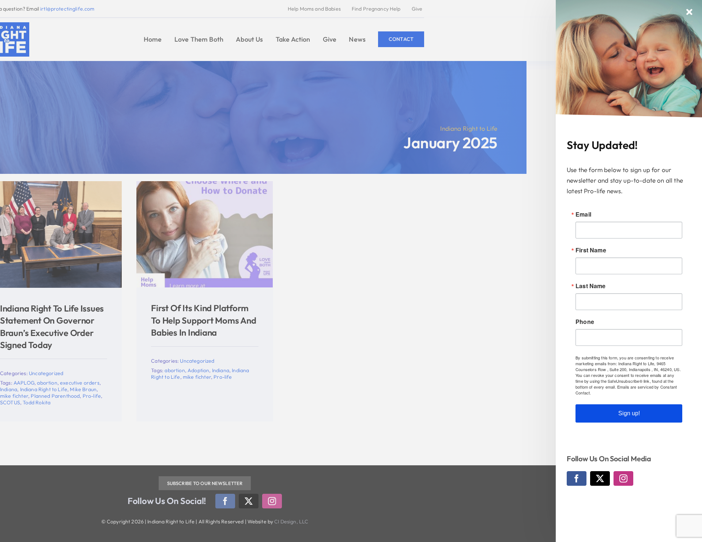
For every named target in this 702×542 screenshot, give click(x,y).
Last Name (590, 286)
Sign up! (629, 413)
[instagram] (623, 478)
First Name (590, 250)
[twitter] (600, 478)
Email (583, 214)
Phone (584, 322)
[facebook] (576, 478)
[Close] (689, 12)
